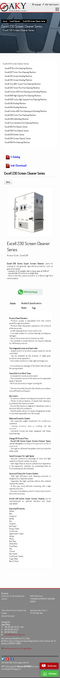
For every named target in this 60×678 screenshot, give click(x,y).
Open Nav (57, 9)
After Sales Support (52, 4)
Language (37, 4)
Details (13, 303)
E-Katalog (15, 156)
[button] (49, 666)
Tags (34, 307)
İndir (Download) (18, 165)
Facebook (12, 659)
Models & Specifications (31, 303)
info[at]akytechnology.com (14, 634)
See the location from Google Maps (17, 648)
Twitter (2, 659)
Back (8, 182)
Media (23, 307)
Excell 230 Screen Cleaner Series (34, 21)
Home (5, 21)
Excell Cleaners (15, 21)
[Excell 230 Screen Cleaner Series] (30, 211)
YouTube (7, 659)
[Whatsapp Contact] (30, 291)
